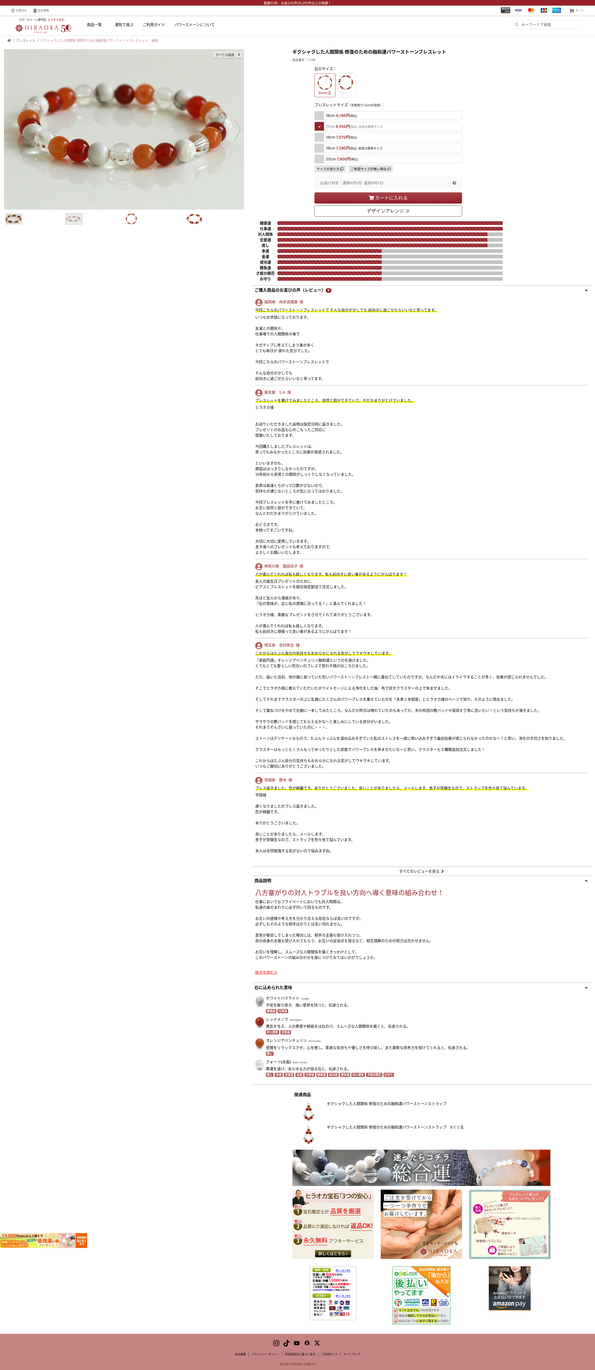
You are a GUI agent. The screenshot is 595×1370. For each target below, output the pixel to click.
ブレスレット (25, 40)
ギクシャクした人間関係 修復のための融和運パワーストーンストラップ (386, 1103)
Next (238, 130)
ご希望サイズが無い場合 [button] (369, 169)
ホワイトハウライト (282, 998)
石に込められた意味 (273, 987)
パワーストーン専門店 (41, 20)
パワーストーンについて (194, 24)
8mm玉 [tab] (346, 92)
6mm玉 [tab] (325, 92)
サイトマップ (352, 1354)
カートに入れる (391, 198)
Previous (10, 130)
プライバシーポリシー (265, 1354)
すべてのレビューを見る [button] (419, 871)
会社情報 (43, 10)
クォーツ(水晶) (278, 1062)
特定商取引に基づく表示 (300, 1354)
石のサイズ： (325, 68)
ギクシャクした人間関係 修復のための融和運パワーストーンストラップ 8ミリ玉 (395, 1127)
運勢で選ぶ (124, 24)
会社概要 (240, 1354)
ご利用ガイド (154, 24)
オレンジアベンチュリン (286, 1040)
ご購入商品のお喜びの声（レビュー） (292, 290)
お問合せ (21, 10)
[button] (454, 183)
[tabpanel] (124, 129)
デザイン (388, 211)
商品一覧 (94, 24)
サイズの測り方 (328, 169)
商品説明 (263, 880)
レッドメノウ (277, 1019)
